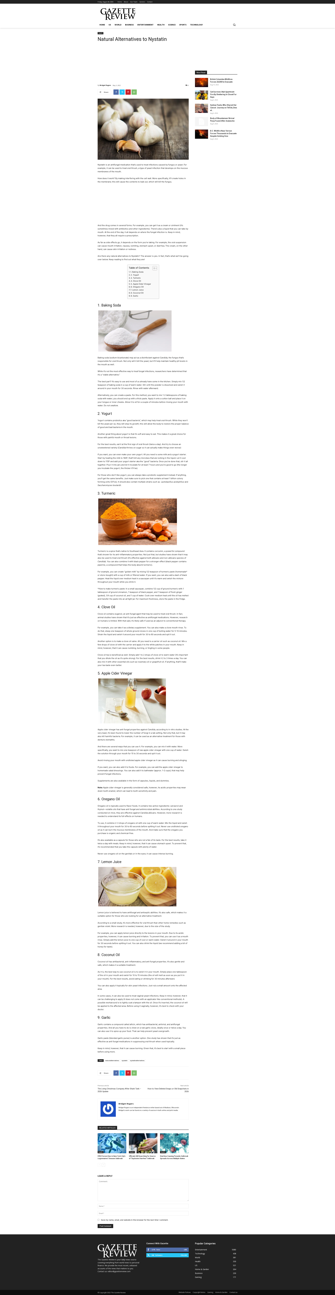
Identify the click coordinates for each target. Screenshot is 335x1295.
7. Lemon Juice (137, 290)
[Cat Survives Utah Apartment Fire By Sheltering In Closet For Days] (201, 95)
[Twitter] (122, 92)
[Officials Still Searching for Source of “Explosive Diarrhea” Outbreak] (143, 1143)
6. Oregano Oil (137, 287)
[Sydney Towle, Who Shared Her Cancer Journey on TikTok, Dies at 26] (201, 108)
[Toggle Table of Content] (153, 268)
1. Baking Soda (136, 272)
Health (100, 33)
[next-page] (103, 1165)
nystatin (124, 1060)
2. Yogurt (135, 275)
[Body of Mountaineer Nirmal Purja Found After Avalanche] (201, 121)
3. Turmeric (136, 278)
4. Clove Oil (136, 281)
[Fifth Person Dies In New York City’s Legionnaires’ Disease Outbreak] (112, 1143)
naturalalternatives (112, 1060)
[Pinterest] (128, 92)
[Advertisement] (143, 61)
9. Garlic (134, 296)
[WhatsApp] (134, 92)
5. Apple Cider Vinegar (141, 284)
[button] (234, 25)
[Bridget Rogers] (108, 1109)
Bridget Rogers (105, 85)
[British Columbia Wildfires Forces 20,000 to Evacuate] (201, 82)
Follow (184, 1255)
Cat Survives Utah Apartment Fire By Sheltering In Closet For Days (223, 94)
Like (185, 1250)
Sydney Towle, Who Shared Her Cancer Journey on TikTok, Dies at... (223, 107)
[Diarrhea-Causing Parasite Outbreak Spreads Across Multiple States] (174, 1143)
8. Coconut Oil (137, 293)
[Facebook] (116, 92)
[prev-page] (99, 1165)
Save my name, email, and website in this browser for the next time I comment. (134, 1220)
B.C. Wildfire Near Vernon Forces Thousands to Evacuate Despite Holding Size (223, 133)
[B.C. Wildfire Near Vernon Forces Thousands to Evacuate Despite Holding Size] (201, 134)
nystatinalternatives (137, 1060)
